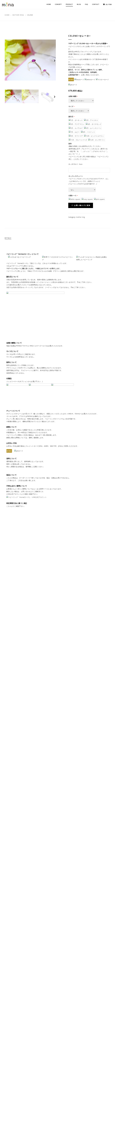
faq (86, 4)
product (69, 4)
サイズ (72, 106)
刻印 (70, 144)
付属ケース (73, 195)
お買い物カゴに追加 (82, 205)
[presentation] (6, 60)
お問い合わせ (26, 491)
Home (7, 15)
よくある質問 (38, 489)
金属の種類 (73, 96)
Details (8, 238)
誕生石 (72, 116)
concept (58, 4)
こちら (8, 506)
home (49, 4)
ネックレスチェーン (76, 176)
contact (95, 4)
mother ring (18, 15)
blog (79, 4)
